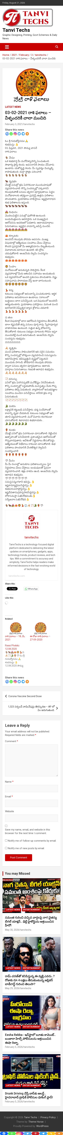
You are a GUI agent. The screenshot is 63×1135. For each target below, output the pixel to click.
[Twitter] (19, 133)
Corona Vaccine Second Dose (25, 696)
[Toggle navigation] (7, 47)
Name (9, 781)
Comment (11, 741)
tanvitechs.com (17, 576)
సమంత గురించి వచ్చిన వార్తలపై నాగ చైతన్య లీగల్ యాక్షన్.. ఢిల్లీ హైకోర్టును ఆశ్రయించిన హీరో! (31, 921)
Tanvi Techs (16, 30)
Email (9, 796)
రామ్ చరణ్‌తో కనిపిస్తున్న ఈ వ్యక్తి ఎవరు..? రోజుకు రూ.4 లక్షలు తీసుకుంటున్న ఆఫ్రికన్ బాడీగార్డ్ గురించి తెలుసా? (30, 980)
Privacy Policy (48, 1117)
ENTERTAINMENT (31, 909)
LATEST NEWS (13, 107)
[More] (27, 133)
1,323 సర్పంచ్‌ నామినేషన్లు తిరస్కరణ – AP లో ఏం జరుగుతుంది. (31, 708)
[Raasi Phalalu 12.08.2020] (17, 655)
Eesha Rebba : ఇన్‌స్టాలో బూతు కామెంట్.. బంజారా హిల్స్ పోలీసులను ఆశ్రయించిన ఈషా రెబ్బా (30, 1038)
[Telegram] (23, 133)
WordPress (42, 1126)
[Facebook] (7, 133)
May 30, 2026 (12, 929)
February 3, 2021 (14, 124)
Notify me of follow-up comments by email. (32, 840)
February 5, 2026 (14, 1047)
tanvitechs (29, 124)
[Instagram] (15, 133)
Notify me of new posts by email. (26, 848)
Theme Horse (36, 1121)
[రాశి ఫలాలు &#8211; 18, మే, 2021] (16, 628)
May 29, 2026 (12, 988)
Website (9, 811)
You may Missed (17, 873)
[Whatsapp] (11, 133)
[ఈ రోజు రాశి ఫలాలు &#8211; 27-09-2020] (40, 628)
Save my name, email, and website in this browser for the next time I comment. (27, 831)
